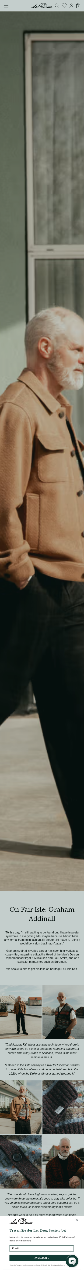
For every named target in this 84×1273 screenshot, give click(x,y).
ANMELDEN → (42, 1258)
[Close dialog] (77, 1219)
